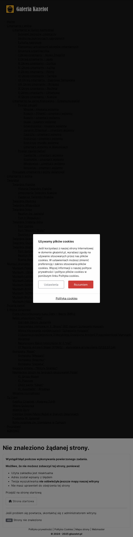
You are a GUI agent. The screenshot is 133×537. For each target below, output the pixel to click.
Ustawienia (51, 284)
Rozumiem (81, 284)
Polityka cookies (66, 298)
